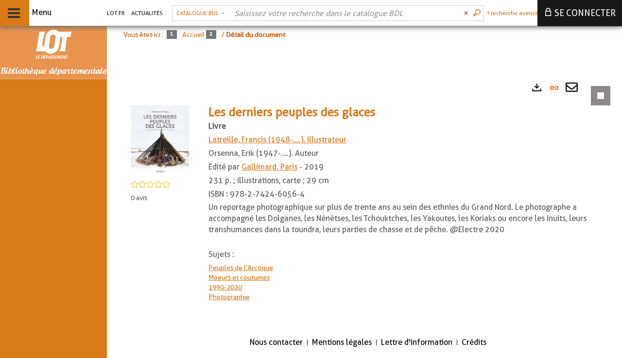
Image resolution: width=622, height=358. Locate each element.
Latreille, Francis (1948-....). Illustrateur (277, 139)
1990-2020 (225, 287)
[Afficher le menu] (14, 13)
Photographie (229, 297)
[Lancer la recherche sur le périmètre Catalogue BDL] (478, 13)
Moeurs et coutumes (239, 277)
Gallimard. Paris (269, 166)
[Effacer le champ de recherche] (467, 13)
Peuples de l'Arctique (240, 268)
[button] (160, 140)
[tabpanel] (364, 202)
